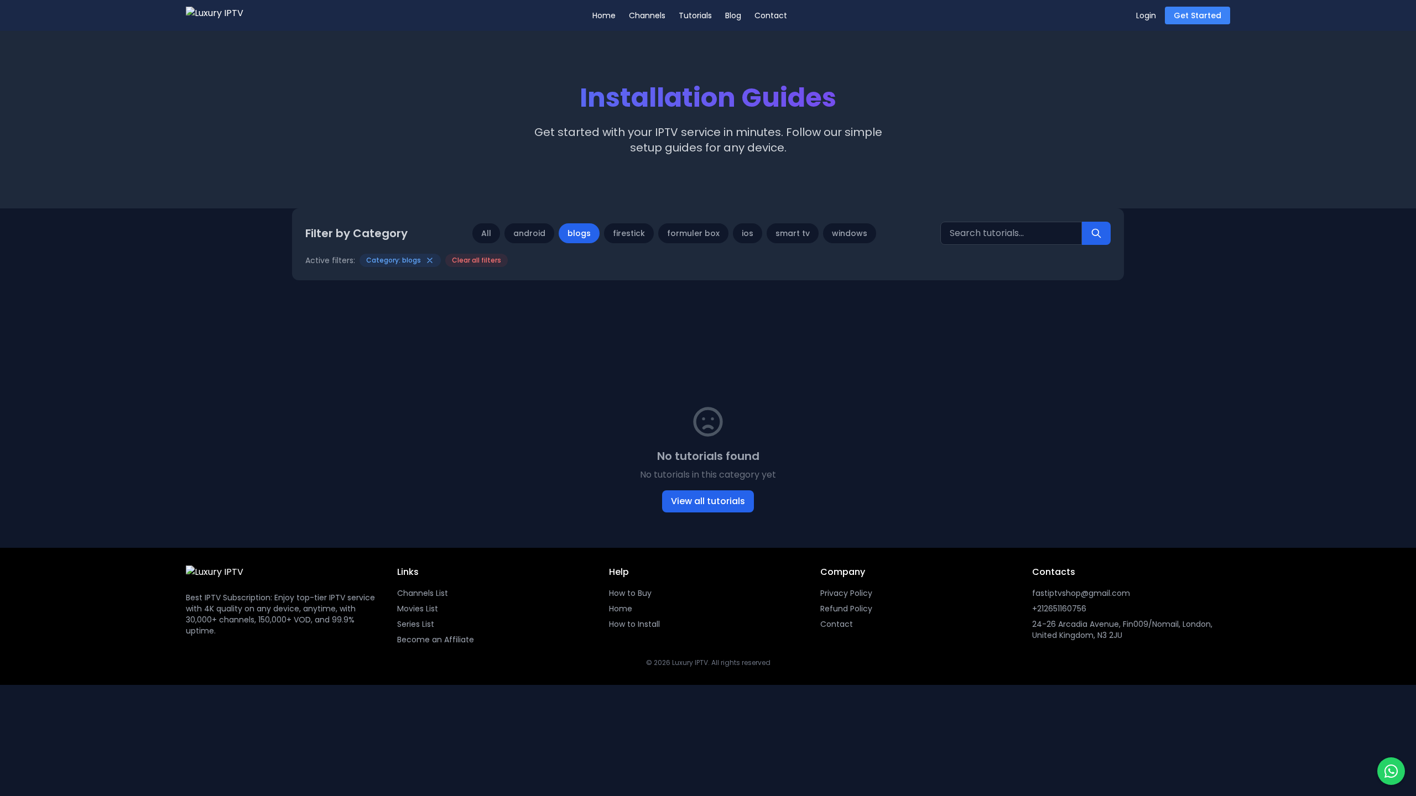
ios (747, 233)
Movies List (417, 608)
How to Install (634, 624)
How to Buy (630, 593)
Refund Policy (846, 608)
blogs (579, 233)
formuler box (693, 233)
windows (849, 233)
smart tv (792, 233)
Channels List (422, 593)
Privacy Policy (846, 593)
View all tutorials (708, 501)
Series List (415, 624)
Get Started (1197, 15)
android (529, 233)
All (486, 233)
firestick (629, 233)
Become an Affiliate (435, 639)
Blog (733, 15)
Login (1146, 15)
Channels (647, 15)
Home (604, 15)
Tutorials (695, 15)
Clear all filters (476, 260)
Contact (770, 15)
